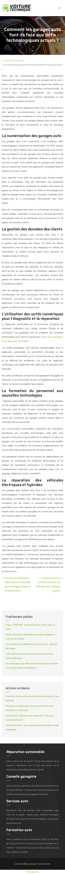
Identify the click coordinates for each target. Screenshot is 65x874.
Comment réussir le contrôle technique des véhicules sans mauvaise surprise (48, 584)
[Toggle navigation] (59, 8)
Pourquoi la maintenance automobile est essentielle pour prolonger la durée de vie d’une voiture (18, 584)
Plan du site (32, 872)
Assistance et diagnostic (15, 61)
